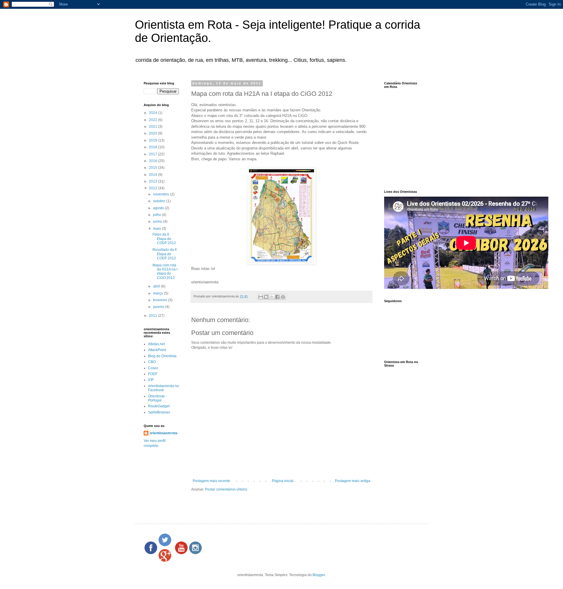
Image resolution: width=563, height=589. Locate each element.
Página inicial (283, 481)
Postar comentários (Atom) (226, 489)
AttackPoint (157, 350)
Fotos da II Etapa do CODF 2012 (164, 238)
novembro (161, 194)
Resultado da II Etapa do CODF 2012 (164, 254)
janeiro (159, 307)
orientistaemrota (163, 433)
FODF (152, 374)
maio (157, 229)
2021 (153, 127)
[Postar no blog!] (266, 297)
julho (157, 215)
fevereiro (160, 300)
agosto (159, 208)
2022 (153, 120)
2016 (153, 161)
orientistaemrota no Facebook (163, 388)
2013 (153, 181)
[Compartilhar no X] (272, 297)
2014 (153, 175)
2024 (153, 113)
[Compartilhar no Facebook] (277, 297)
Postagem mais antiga (352, 481)
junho (158, 221)
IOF (151, 380)
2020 (153, 133)
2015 (153, 168)
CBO (152, 362)
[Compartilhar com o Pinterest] (283, 297)
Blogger (319, 575)
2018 (153, 147)
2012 (153, 188)
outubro (159, 201)
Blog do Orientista (162, 356)
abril (157, 286)
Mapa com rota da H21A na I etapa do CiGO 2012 (164, 271)
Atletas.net (156, 344)
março (158, 293)
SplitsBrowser (159, 412)
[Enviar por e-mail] (261, 297)
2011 (153, 316)
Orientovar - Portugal (157, 398)
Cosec (153, 368)
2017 (153, 154)
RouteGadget (158, 406)
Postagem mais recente (211, 481)
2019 (153, 140)
